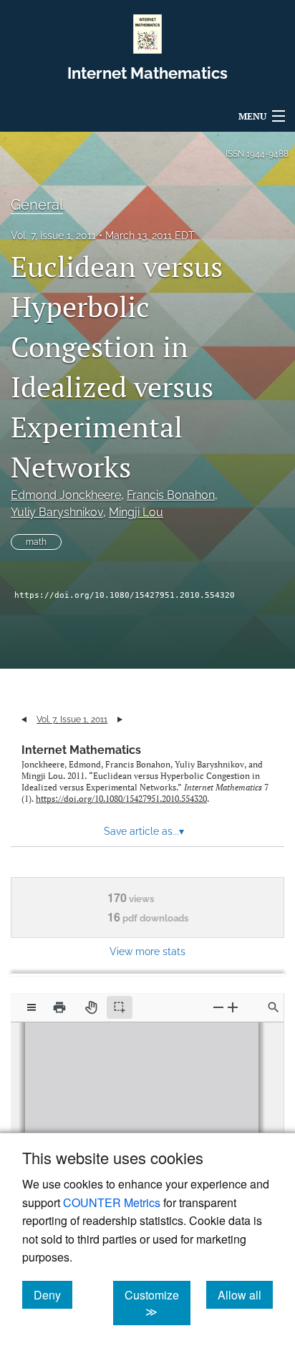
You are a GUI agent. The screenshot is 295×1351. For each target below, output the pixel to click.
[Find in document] (273, 1007)
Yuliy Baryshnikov (57, 512)
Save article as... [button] (144, 831)
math (36, 542)
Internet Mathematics (81, 750)
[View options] (31, 1007)
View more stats (147, 951)
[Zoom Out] (218, 1007)
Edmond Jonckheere (66, 495)
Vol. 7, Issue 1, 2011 (53, 235)
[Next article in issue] (120, 719)
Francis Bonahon (171, 495)
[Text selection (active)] (119, 1007)
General (37, 204)
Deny (53, 1294)
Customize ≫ (157, 1303)
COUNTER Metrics (111, 1202)
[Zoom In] (232, 1007)
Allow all (245, 1294)
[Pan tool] (91, 1007)
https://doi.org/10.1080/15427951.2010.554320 (124, 595)
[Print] (59, 1007)
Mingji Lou (136, 512)
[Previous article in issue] (24, 719)
